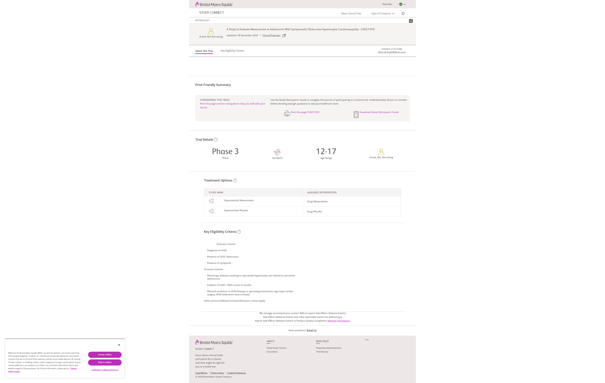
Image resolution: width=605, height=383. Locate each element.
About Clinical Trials (351, 13)
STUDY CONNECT (211, 12)
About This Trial (204, 51)
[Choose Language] (402, 4)
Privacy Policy (217, 373)
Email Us (312, 330)
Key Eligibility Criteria (232, 51)
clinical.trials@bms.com (392, 52)
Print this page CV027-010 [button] (305, 112)
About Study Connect (276, 348)
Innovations (272, 352)
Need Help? (387, 4)
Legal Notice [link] (201, 373)
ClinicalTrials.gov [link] (271, 35)
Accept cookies (105, 355)
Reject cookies (104, 362)
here (339, 317)
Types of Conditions (381, 13)
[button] (403, 14)
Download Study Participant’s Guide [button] (379, 112)
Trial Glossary (322, 352)
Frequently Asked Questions (329, 348)
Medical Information (339, 321)
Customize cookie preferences (104, 370)
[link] (214, 342)
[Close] (119, 344)
